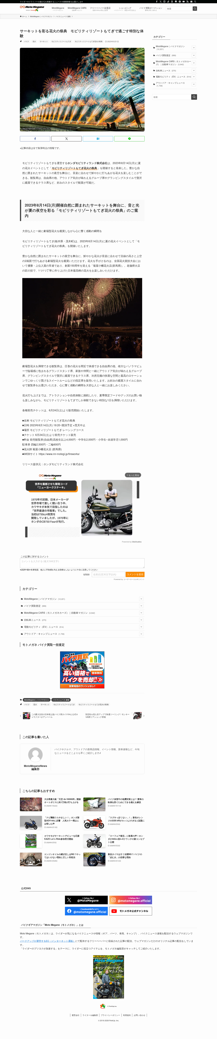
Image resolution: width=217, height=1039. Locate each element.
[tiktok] (168, 1)
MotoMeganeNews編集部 (35, 767)
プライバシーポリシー (110, 1015)
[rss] (187, 1)
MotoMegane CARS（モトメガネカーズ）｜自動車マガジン (59, 612)
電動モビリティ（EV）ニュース (44, 626)
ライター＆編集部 (90, 1015)
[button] (35, 138)
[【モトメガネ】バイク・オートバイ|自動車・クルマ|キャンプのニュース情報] (32, 9)
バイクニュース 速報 (61, 699)
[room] (172, 1)
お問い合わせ (139, 1015)
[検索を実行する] (195, 8)
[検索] (195, 1)
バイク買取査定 (35, 605)
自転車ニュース (35, 620)
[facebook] (157, 1)
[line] (176, 1)
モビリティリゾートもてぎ (61, 41)
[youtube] (184, 1)
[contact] (191, 1)
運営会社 (75, 1015)
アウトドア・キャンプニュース (44, 633)
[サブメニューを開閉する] (141, 599)
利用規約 (127, 1015)
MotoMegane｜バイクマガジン (44, 598)
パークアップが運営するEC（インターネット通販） (47, 941)
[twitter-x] (161, 1)
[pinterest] (180, 1)
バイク (26, 41)
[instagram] (164, 1)
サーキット (44, 41)
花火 (34, 41)
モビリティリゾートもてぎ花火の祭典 (88, 41)
